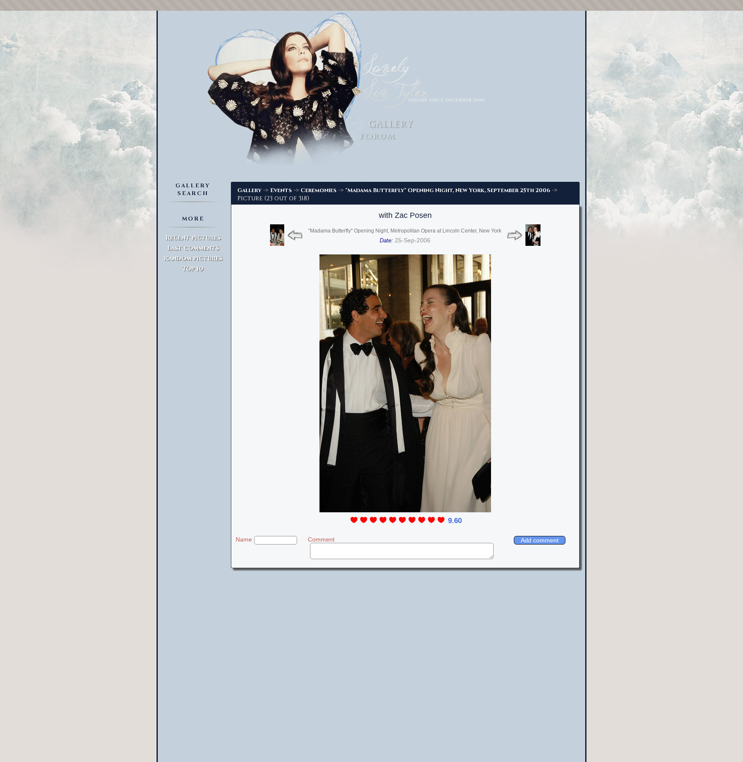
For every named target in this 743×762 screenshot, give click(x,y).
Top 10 (192, 269)
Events (281, 190)
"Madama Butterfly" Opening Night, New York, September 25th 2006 (447, 190)
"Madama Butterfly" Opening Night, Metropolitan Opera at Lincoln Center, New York (404, 231)
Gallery (249, 190)
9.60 (455, 521)
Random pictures (193, 258)
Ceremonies (319, 190)
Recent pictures (193, 238)
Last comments (193, 248)
